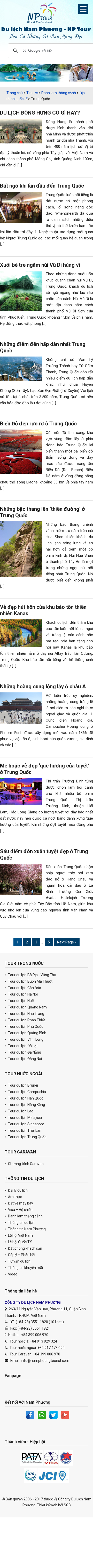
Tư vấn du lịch (18, 1261)
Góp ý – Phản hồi (21, 1255)
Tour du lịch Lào (20, 1111)
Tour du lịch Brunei (22, 1085)
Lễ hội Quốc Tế (19, 1242)
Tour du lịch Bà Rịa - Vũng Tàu (31, 975)
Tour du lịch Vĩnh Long (25, 1039)
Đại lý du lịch (17, 1190)
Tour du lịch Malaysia (24, 1117)
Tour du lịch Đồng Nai (24, 1059)
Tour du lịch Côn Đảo (24, 988)
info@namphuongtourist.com (45, 1361)
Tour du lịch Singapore (25, 1124)
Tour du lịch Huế (20, 1001)
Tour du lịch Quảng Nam (27, 1007)
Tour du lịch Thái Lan (24, 1130)
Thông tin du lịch (21, 1222)
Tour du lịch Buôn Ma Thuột (29, 981)
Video (12, 1274)
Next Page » (66, 943)
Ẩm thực (14, 1197)
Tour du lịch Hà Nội (22, 994)
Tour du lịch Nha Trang (25, 1014)
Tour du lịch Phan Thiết (26, 1020)
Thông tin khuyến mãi (25, 1268)
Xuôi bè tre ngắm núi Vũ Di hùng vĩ (40, 265)
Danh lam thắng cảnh (25, 1216)
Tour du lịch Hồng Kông (26, 1105)
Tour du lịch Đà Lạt (22, 1046)
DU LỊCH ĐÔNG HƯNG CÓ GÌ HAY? (40, 113)
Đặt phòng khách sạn (24, 1248)
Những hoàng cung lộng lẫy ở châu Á (43, 686)
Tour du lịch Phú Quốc (25, 1026)
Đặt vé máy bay (20, 1203)
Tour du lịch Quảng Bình (26, 1033)
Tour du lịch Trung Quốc (26, 1137)
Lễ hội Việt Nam (20, 1235)
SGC (67, 1505)
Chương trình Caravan (25, 1164)
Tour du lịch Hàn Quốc (25, 1098)
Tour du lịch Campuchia (26, 1092)
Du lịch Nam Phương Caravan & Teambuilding (46, 14)
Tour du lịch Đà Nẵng (24, 1052)
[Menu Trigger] (83, 9)
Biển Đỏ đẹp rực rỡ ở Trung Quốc (38, 424)
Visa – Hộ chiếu (20, 1210)
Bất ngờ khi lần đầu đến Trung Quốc (42, 186)
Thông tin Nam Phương (26, 1229)
